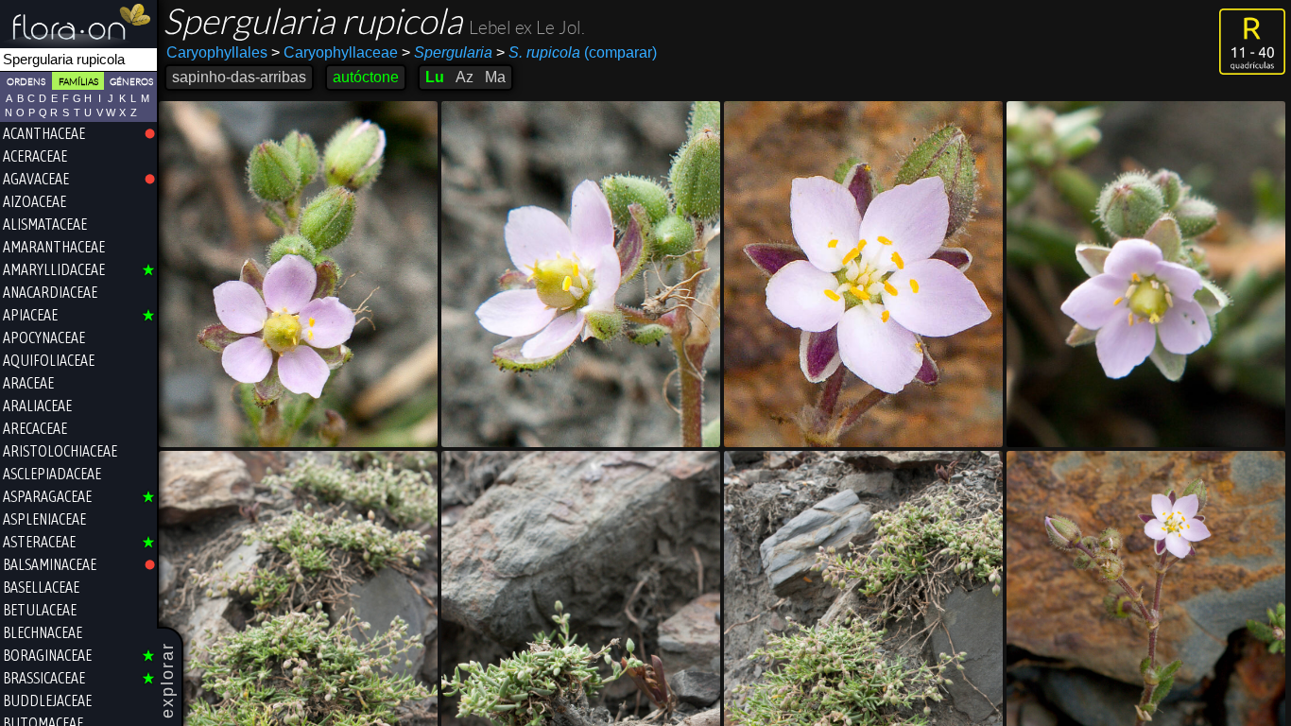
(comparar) (576, 52)
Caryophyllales (216, 52)
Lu (434, 77)
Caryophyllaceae (334, 52)
